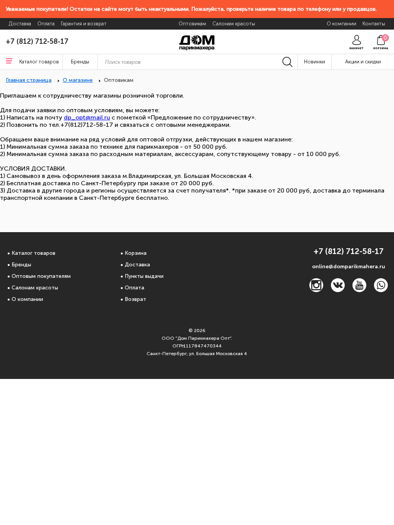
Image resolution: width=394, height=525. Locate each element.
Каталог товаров (33, 253)
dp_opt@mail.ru (87, 117)
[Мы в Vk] (338, 290)
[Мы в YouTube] (359, 290)
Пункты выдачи (144, 276)
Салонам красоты (35, 287)
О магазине (78, 80)
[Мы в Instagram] (316, 290)
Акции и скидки (363, 62)
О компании (27, 299)
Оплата (134, 287)
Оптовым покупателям (41, 276)
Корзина (136, 253)
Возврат (135, 299)
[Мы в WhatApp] (381, 290)
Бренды (21, 264)
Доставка (137, 264)
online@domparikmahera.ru (348, 266)
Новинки (314, 62)
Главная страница (29, 80)
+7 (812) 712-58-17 (37, 41)
